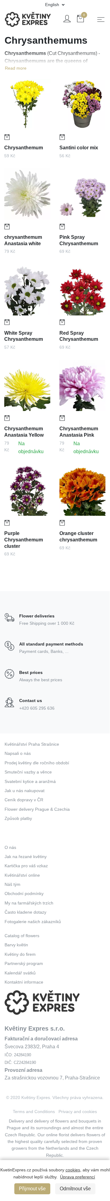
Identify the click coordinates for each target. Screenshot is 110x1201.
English (52, 4)
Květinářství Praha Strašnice (32, 744)
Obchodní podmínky (24, 893)
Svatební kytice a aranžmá (30, 781)
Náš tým (12, 884)
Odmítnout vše (75, 1188)
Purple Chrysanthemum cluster (23, 540)
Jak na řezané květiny (26, 856)
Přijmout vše (32, 1188)
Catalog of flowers (22, 935)
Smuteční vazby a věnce (28, 772)
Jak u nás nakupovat (24, 790)
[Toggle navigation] (101, 20)
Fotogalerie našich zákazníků (33, 921)
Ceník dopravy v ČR (24, 799)
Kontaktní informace (24, 982)
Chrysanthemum (23, 147)
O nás (10, 847)
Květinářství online (22, 875)
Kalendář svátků (20, 972)
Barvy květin (16, 944)
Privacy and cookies (78, 1111)
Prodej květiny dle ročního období (37, 762)
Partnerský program (24, 963)
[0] (80, 19)
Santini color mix (78, 147)
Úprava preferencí (77, 1176)
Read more (16, 68)
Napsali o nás (18, 753)
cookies (73, 1169)
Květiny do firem (20, 954)
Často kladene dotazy (25, 912)
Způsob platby (18, 818)
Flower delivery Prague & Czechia (37, 809)
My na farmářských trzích (29, 903)
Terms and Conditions (34, 1111)
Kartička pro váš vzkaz (26, 865)
